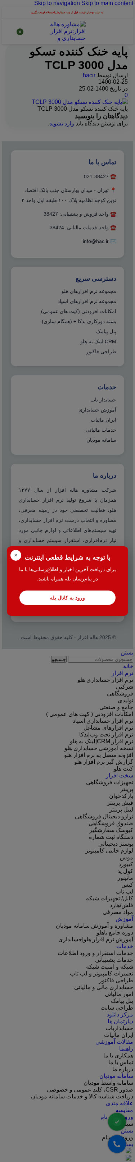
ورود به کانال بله (67, 598)
